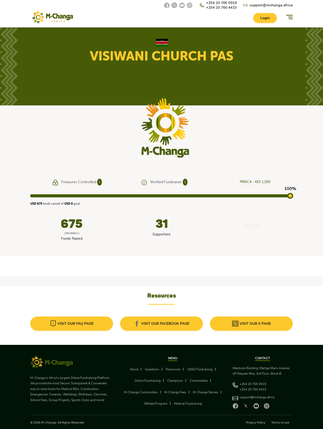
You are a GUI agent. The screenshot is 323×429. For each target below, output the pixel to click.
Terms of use (280, 422)
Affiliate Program (155, 404)
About (134, 369)
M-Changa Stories (205, 392)
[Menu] (289, 17)
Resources (173, 369)
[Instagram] (189, 5)
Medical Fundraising (188, 404)
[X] (174, 5)
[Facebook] (167, 5)
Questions (152, 369)
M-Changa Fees (175, 392)
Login (265, 18)
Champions (175, 381)
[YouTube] (182, 5)
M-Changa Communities (141, 392)
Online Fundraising (148, 381)
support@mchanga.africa (271, 5)
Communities (199, 381)
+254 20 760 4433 (221, 7)
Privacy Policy (255, 422)
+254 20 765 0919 (221, 2)
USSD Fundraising (200, 369)
